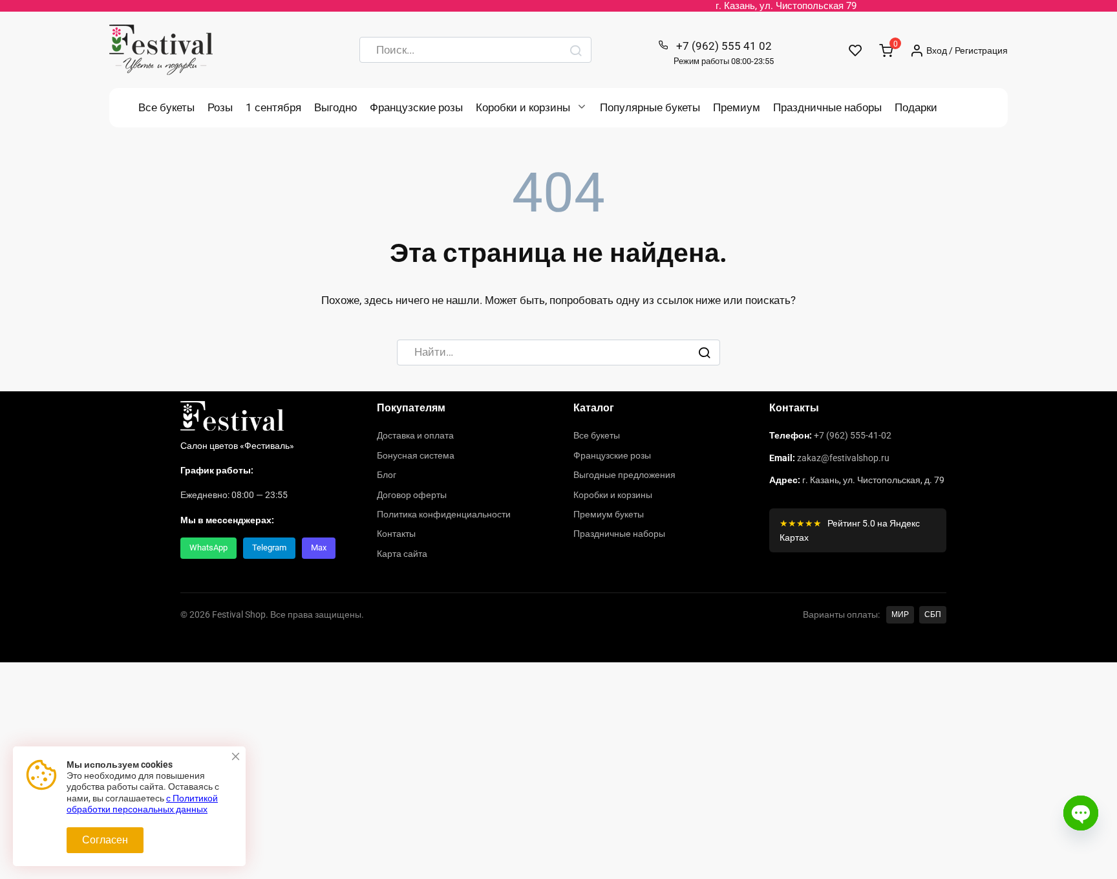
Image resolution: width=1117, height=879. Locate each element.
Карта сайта (402, 553)
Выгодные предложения (624, 475)
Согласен (105, 840)
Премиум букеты (608, 514)
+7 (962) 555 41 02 (724, 52)
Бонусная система (415, 455)
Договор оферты (412, 495)
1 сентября (273, 107)
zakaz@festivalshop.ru (843, 458)
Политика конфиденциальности (444, 514)
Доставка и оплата (415, 435)
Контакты (396, 533)
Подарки (916, 107)
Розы (220, 107)
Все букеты (166, 107)
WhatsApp (208, 547)
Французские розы (416, 107)
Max (318, 547)
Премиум (736, 107)
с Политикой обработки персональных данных (142, 804)
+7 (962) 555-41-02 (852, 435)
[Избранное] (855, 50)
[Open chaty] (1080, 813)
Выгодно (335, 107)
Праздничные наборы (827, 107)
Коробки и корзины (523, 107)
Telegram (269, 547)
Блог (386, 475)
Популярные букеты (650, 107)
